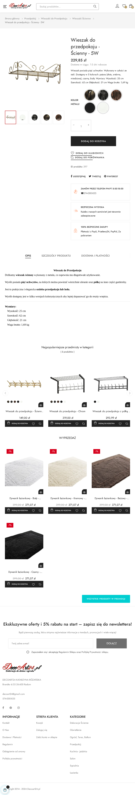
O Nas (5, 730)
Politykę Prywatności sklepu (94, 652)
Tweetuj (96, 176)
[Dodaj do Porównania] (40, 423)
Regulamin (7, 744)
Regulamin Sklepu (67, 652)
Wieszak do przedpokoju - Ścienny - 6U (24, 411)
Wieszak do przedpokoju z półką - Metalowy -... (111, 411)
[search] (95, 6)
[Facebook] (3, 707)
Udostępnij (79, 176)
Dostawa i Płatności (12, 737)
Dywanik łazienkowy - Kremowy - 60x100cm (67, 498)
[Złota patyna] (90, 95)
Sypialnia (74, 765)
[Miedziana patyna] (116, 95)
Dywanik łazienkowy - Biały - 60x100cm (24, 498)
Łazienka (74, 772)
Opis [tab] (28, 256)
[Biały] (103, 108)
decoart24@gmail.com (13, 694)
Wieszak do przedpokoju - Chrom (67, 411)
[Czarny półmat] (90, 108)
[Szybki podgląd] (40, 404)
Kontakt (5, 722)
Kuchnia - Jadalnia (78, 751)
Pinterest (112, 176)
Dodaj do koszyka (93, 141)
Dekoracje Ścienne (79, 722)
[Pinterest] (11, 707)
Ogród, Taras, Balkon (80, 737)
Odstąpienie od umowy (13, 751)
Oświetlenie (75, 730)
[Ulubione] (124, 5)
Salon (72, 758)
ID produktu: (77, 166)
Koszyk (39, 722)
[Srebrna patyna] (103, 95)
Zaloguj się (41, 730)
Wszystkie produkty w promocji (106, 598)
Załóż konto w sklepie (46, 737)
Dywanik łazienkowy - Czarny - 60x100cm (24, 572)
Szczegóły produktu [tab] (56, 256)
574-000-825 (90, 193)
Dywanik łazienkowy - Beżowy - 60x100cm (111, 498)
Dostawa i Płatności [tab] (95, 256)
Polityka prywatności (12, 758)
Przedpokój (75, 744)
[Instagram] (18, 707)
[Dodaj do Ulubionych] (33, 423)
